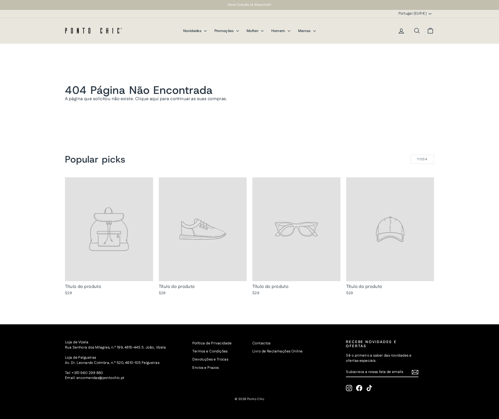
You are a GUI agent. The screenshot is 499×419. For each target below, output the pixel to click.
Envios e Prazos (205, 367)
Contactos (261, 343)
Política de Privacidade (212, 343)
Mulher (253, 30)
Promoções (224, 30)
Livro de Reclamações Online (277, 351)
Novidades (193, 30)
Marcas (305, 30)
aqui (154, 99)
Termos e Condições (210, 351)
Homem (278, 30)
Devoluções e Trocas (210, 359)
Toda (422, 159)
